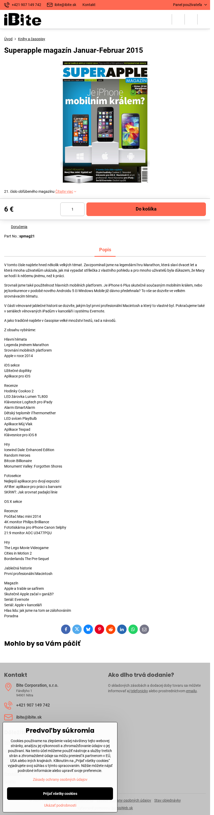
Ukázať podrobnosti (60, 805)
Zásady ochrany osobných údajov (124, 800)
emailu (191, 691)
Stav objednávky (167, 800)
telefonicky (139, 691)
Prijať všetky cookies (60, 793)
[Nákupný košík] (191, 19)
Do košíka (146, 209)
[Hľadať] (178, 19)
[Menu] (204, 19)
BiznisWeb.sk (122, 808)
